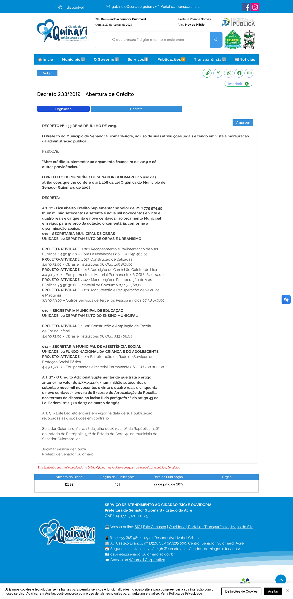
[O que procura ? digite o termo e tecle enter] (216, 40)
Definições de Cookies (241, 591)
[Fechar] (287, 591)
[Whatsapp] (228, 73)
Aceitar (273, 591)
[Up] (280, 579)
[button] (73, 59)
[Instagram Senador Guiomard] (255, 7)
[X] (217, 73)
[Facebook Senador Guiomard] (246, 7)
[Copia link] (207, 73)
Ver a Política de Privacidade (181, 593)
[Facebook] (238, 73)
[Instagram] (248, 73)
